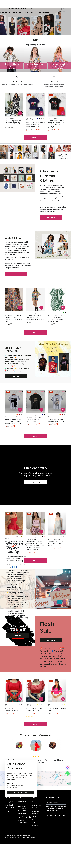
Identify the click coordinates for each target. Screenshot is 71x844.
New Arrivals (36, 805)
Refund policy (9, 805)
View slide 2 (27, 31)
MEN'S (34, 817)
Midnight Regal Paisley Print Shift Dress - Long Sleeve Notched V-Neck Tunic (13, 318)
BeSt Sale (35, 826)
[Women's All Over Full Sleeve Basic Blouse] (14, 690)
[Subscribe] (65, 802)
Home (34, 802)
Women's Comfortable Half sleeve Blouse (34, 709)
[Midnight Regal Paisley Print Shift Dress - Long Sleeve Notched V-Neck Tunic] (14, 299)
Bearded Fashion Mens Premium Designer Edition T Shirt (34, 419)
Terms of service (11, 840)
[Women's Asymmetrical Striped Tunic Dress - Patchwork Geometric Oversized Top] (57, 299)
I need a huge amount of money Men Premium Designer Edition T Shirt (14, 421)
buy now (51, 217)
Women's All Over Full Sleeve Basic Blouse (12, 709)
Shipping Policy (10, 808)
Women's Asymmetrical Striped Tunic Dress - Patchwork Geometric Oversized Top (56, 318)
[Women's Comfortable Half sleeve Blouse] (35, 690)
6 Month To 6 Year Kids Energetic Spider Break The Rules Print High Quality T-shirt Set (56, 124)
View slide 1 (21, 31)
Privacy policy (31, 837)
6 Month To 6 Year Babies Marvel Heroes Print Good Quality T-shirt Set (35, 125)
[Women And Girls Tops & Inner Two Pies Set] (14, 523)
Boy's (33, 823)
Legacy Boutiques (23, 369)
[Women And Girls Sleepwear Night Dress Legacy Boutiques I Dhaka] (57, 523)
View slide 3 (32, 31)
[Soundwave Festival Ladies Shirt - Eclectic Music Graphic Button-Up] (35, 299)
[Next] (64, 745)
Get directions (20, 792)
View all (35, 138)
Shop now (35, 482)
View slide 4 (38, 31)
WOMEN (35, 814)
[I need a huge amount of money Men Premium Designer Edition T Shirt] (14, 401)
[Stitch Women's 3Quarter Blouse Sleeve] (57, 690)
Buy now (16, 274)
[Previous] (6, 745)
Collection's (36, 808)
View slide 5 (44, 31)
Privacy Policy (10, 802)
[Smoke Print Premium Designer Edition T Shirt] (57, 401)
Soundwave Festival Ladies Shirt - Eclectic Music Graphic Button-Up (35, 317)
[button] (67, 773)
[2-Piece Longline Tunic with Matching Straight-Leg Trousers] (14, 104)
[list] (35, 82)
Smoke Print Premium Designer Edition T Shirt (56, 420)
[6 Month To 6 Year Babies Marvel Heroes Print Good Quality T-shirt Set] (35, 104)
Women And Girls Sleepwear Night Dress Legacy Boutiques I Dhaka (56, 542)
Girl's (33, 820)
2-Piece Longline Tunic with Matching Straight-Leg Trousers (13, 123)
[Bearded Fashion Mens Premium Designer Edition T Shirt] (35, 401)
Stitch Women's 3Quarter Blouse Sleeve (57, 709)
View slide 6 (49, 31)
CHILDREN (35, 811)
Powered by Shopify (10, 837)
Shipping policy (21, 840)
